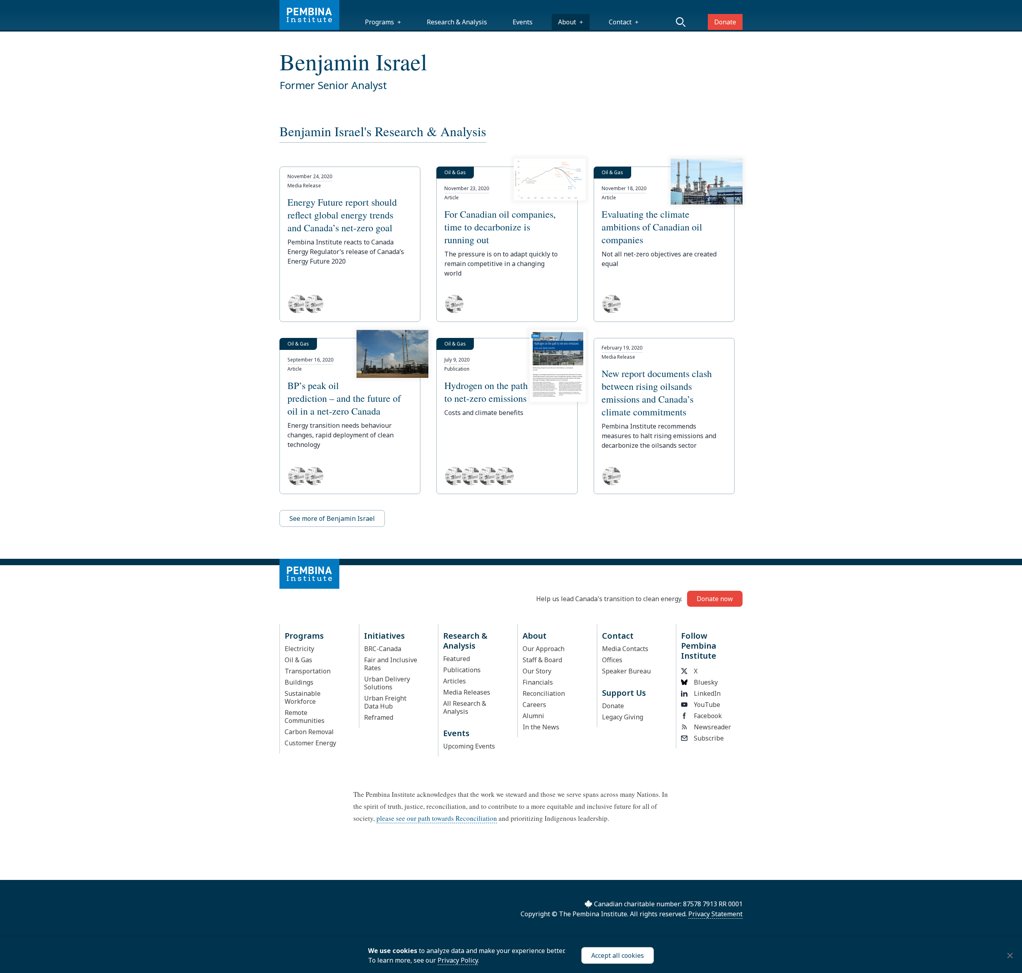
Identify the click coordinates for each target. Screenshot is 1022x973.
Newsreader (712, 727)
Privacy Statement (715, 913)
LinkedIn (707, 693)
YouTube (707, 705)
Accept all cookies (617, 955)
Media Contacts (625, 648)
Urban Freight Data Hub (385, 702)
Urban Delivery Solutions (387, 683)
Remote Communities (305, 716)
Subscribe (709, 738)
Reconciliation (544, 693)
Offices (612, 659)
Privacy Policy (458, 960)
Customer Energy (310, 743)
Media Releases (466, 692)
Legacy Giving (622, 717)
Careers (534, 704)
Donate (725, 22)
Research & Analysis (457, 22)
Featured (456, 658)
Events (523, 22)
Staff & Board (542, 659)
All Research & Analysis (464, 707)
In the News (541, 727)
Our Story (537, 671)
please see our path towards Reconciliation (436, 818)
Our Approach (543, 648)
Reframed (378, 717)
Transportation (308, 671)
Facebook (708, 716)
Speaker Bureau (626, 671)
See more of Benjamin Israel (332, 518)
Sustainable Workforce (303, 697)
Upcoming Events (469, 746)
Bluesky (706, 682)
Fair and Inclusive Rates (390, 663)
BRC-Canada (382, 648)
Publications (462, 669)
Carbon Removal (309, 731)
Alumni (533, 715)
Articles (454, 681)
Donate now (715, 598)
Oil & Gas (298, 659)
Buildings (299, 682)
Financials (538, 682)
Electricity (299, 648)
